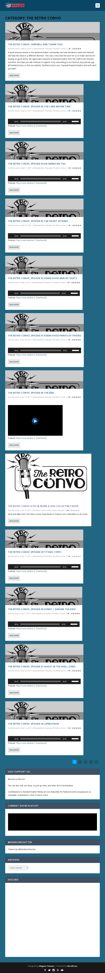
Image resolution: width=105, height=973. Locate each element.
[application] (52, 36)
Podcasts (48, 49)
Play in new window (24, 125)
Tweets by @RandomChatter (22, 849)
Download (40, 125)
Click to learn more (39, 795)
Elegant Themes (46, 966)
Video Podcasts (58, 510)
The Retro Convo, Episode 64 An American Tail (37, 163)
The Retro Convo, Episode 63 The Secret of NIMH (38, 221)
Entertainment (38, 49)
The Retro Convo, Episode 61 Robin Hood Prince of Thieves (44, 335)
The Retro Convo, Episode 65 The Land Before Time (39, 106)
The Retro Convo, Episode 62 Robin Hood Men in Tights (42, 278)
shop (29, 785)
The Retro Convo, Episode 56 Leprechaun (33, 723)
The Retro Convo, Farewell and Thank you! (35, 44)
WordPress (72, 966)
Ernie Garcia (15, 49)
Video (49, 510)
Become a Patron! (16, 779)
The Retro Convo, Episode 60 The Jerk (31, 392)
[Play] (12, 37)
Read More (14, 75)
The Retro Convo (59, 49)
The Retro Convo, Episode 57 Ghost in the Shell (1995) (41, 666)
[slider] (33, 97)
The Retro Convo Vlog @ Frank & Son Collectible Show (43, 506)
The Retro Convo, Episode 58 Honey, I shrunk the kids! (42, 609)
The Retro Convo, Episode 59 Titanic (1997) (34, 552)
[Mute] (30, 36)
